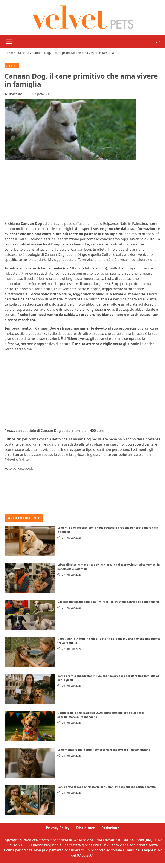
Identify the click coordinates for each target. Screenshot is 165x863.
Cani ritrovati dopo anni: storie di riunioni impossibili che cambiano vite (106, 787)
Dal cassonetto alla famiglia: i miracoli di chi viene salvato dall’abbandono (108, 602)
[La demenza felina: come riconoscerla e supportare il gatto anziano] (30, 763)
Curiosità (11, 66)
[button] (157, 41)
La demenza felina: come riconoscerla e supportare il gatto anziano (103, 750)
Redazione (110, 827)
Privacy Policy (57, 827)
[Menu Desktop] (9, 41)
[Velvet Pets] (82, 17)
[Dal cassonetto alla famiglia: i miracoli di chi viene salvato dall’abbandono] (30, 615)
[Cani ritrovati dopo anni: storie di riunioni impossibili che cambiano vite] (30, 800)
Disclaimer (85, 827)
